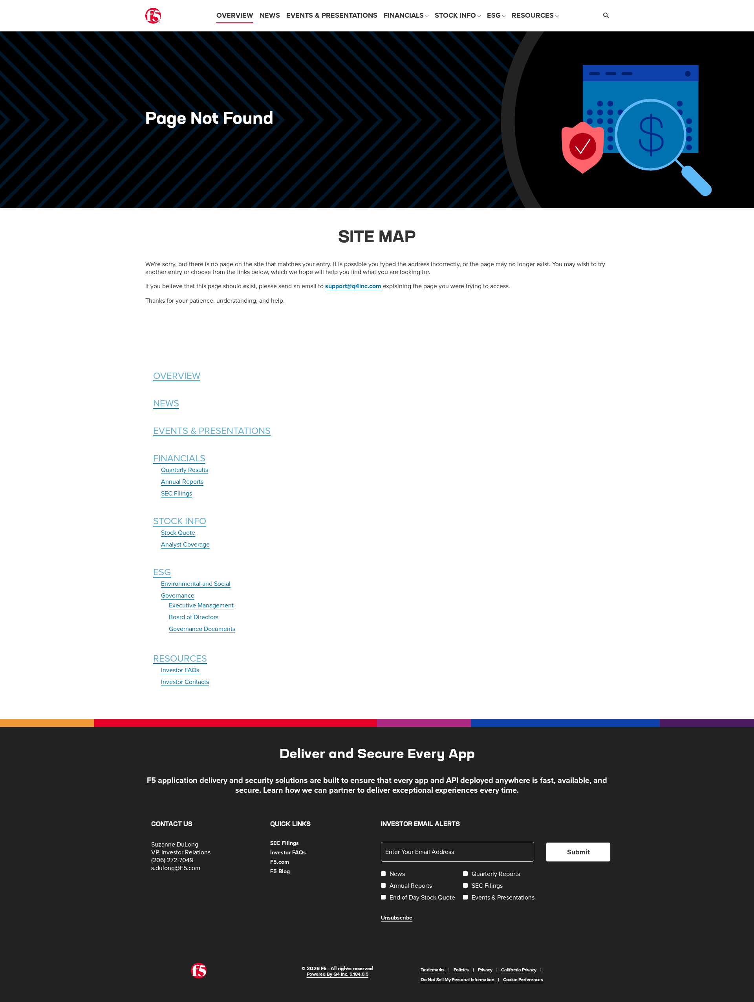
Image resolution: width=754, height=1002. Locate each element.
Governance (177, 595)
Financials (179, 457)
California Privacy (518, 970)
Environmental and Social (196, 583)
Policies (461, 970)
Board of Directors (193, 617)
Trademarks (433, 970)
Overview (176, 375)
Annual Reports (182, 481)
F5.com (289, 862)
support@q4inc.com (353, 286)
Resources (180, 658)
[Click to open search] (604, 15)
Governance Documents (202, 628)
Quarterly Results (184, 469)
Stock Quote (178, 532)
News (166, 403)
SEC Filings (176, 493)
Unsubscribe (396, 918)
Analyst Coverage (185, 544)
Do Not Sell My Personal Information (457, 979)
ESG (162, 571)
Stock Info (179, 520)
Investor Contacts (185, 681)
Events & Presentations (212, 430)
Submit (578, 852)
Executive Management (201, 605)
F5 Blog (289, 871)
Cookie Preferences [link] (523, 979)
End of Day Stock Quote (422, 897)
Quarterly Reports (496, 874)
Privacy (485, 970)
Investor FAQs (180, 670)
